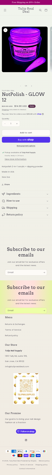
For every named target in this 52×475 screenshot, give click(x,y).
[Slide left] (20, 86)
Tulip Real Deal (15, 461)
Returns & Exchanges (15, 324)
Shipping (5, 110)
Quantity (5, 118)
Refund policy (11, 335)
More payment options (26, 146)
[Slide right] (31, 86)
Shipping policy (41, 465)
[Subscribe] (44, 272)
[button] (5, 10)
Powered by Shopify (28, 461)
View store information (15, 159)
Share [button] (7, 184)
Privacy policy (12, 465)
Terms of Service (13, 330)
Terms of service (26, 465)
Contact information (27, 469)
